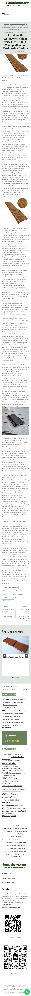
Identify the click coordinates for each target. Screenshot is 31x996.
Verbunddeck (17, 756)
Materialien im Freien (18, 770)
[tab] (12, 677)
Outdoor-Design (17, 768)
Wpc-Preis (23, 808)
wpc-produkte (5, 811)
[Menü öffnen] (4, 20)
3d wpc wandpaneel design (14, 657)
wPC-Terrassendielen (11, 800)
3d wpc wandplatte (17, 594)
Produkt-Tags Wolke (8, 878)
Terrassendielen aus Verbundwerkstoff (11, 760)
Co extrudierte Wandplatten (12, 716)
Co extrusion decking (10, 705)
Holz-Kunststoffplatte (7, 791)
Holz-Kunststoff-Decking (7, 789)
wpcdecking (12, 52)
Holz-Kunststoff (7, 783)
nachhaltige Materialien (10, 781)
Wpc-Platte (7, 808)
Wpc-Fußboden (7, 803)
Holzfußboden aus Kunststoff (9, 778)
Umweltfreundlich (14, 766)
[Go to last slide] (4, 656)
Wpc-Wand (21, 811)
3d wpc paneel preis (8, 590)
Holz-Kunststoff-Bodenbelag (19, 789)
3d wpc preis (20, 590)
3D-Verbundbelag (9, 707)
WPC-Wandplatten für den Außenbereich (15, 711)
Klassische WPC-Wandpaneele (13, 713)
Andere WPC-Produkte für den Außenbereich (12, 726)
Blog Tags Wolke (7, 873)
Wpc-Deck (14, 797)
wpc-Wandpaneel (9, 816)
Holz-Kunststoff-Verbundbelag (8, 787)
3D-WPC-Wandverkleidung (11, 719)
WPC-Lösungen (13, 811)
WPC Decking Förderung (9, 882)
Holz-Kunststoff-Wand (16, 791)
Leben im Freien (7, 770)
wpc (4, 793)
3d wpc (5, 587)
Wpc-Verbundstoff (5, 797)
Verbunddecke (20, 763)
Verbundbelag (9, 763)
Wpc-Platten (16, 808)
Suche (25, 689)
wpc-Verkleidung (14, 794)
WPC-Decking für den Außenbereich (13, 699)
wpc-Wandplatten (20, 816)
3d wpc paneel (13, 587)
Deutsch (6, 14)
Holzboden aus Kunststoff (8, 777)
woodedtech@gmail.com (14, 907)
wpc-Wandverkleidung (8, 813)
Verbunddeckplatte (6, 759)
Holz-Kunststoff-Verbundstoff (12, 786)
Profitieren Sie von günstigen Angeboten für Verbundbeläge (8, 611)
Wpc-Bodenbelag (9, 805)
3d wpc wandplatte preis (9, 597)
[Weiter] (26, 656)
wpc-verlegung (19, 805)
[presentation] (15, 645)
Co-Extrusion (21, 754)
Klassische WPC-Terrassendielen (13, 702)
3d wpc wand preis (8, 600)
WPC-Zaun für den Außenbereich (12, 722)
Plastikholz (6, 773)
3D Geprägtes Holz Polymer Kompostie (15, 32)
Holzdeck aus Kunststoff (18, 773)
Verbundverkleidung (6, 757)
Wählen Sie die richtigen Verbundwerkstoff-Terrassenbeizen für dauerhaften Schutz (23, 613)
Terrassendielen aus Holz (8, 775)
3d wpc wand (6, 594)
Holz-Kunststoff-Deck (20, 787)
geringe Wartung (7, 768)
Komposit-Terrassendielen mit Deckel (9, 754)
